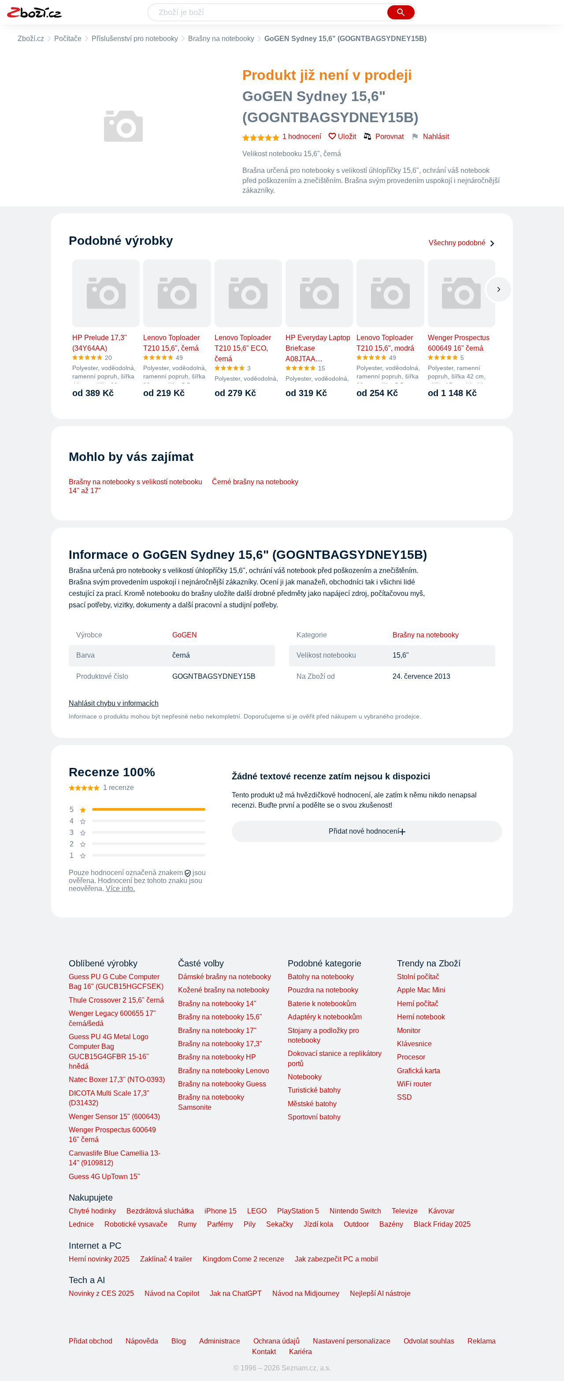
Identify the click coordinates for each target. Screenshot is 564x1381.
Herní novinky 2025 (99, 1259)
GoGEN (184, 635)
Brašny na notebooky (221, 38)
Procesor (411, 1057)
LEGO (257, 1211)
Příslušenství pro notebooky (135, 38)
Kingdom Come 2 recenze (243, 1259)
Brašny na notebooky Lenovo (223, 1070)
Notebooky (305, 1077)
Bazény (391, 1224)
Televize (405, 1211)
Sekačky (279, 1224)
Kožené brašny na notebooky (223, 990)
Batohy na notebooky (321, 977)
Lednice (81, 1224)
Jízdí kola (318, 1224)
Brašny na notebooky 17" (217, 1030)
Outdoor (356, 1224)
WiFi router (414, 1084)
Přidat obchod (90, 1341)
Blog (178, 1341)
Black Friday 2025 (442, 1224)
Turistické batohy (314, 1090)
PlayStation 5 (298, 1211)
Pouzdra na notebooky (323, 990)
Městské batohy (312, 1104)
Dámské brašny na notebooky (224, 977)
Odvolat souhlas (429, 1341)
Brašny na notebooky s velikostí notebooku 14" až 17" (135, 486)
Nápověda (142, 1341)
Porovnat (389, 136)
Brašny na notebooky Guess (222, 1084)
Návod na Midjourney (305, 1293)
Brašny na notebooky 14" (217, 1003)
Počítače (68, 38)
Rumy (187, 1224)
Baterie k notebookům (322, 1003)
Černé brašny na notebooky (255, 482)
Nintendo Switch (355, 1211)
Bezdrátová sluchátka (160, 1211)
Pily (250, 1224)
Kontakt (264, 1351)
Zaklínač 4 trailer (166, 1259)
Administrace (219, 1341)
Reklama (482, 1341)
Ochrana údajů (276, 1341)
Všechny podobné (457, 243)
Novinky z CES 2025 (101, 1293)
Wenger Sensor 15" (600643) (114, 1116)
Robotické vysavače (135, 1224)
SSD (404, 1097)
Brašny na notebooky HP (217, 1057)
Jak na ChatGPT (236, 1293)
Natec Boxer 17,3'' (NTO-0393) (117, 1079)
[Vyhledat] (401, 12)
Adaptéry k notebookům (325, 1017)
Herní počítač (417, 1003)
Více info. (120, 888)
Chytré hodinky (92, 1211)
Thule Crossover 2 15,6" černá (116, 1000)
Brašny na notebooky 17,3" (220, 1044)
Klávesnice (414, 1044)
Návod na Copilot (172, 1293)
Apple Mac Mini (421, 990)
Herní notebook (421, 1017)
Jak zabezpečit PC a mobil (336, 1259)
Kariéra (300, 1351)
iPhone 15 (220, 1211)
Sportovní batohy (314, 1117)
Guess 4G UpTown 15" (104, 1176)
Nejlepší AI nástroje (380, 1293)
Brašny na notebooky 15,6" (220, 1017)
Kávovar (441, 1211)
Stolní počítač (418, 977)
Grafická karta (418, 1070)
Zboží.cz (31, 38)
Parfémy (220, 1224)
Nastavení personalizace (351, 1341)
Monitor (408, 1030)
